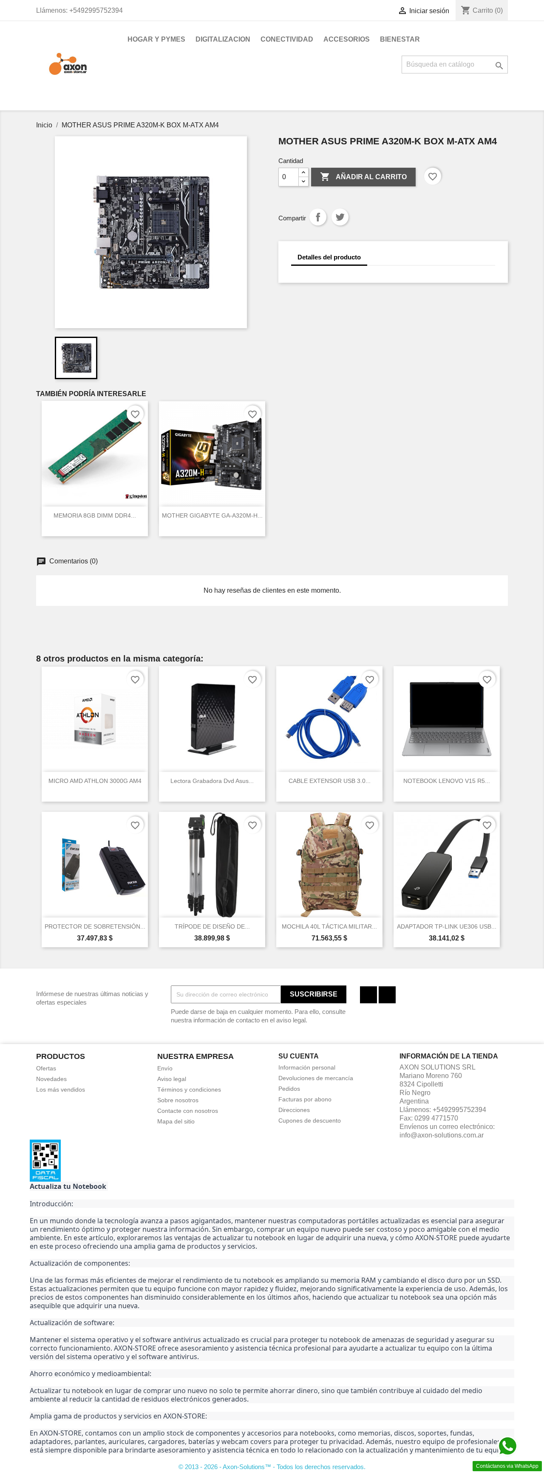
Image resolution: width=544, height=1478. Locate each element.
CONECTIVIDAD (287, 39)
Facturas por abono (305, 1099)
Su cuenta (298, 1056)
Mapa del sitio (176, 1121)
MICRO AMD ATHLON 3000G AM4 (95, 780)
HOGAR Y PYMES (156, 39)
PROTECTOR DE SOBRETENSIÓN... (95, 926)
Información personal (306, 1067)
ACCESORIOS (346, 39)
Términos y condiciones (189, 1089)
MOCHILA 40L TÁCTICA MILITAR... (329, 926)
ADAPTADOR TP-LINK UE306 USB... (446, 926)
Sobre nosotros (177, 1100)
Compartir (317, 216)
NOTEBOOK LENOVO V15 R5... (446, 780)
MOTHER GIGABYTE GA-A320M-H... (212, 515)
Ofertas (46, 1068)
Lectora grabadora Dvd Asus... (212, 780)
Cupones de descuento (309, 1120)
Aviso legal (171, 1078)
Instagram (387, 994)
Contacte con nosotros (187, 1110)
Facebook (368, 994)
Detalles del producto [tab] (329, 257)
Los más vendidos (60, 1089)
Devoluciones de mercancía (315, 1078)
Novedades (51, 1078)
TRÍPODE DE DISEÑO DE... (212, 926)
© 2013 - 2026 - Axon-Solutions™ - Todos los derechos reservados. (272, 1466)
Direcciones (294, 1109)
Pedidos (289, 1088)
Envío (165, 1068)
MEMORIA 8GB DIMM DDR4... (95, 515)
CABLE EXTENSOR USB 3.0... (330, 780)
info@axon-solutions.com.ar (442, 1135)
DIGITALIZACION (223, 39)
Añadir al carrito (363, 177)
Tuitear (340, 216)
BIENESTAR (400, 39)
